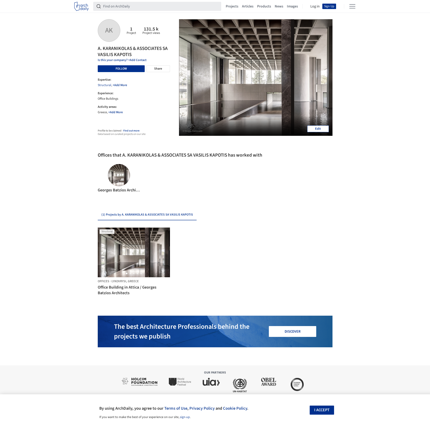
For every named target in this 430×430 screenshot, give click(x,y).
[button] (103, 178)
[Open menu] (352, 6)
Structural (104, 85)
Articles (247, 6)
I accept (322, 410)
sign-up (185, 417)
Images (292, 6)
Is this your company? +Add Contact (122, 60)
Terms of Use (175, 408)
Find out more (131, 131)
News (279, 6)
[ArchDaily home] (81, 6)
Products (264, 6)
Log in (315, 6)
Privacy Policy (202, 408)
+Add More (120, 85)
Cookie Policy (235, 408)
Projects (232, 6)
